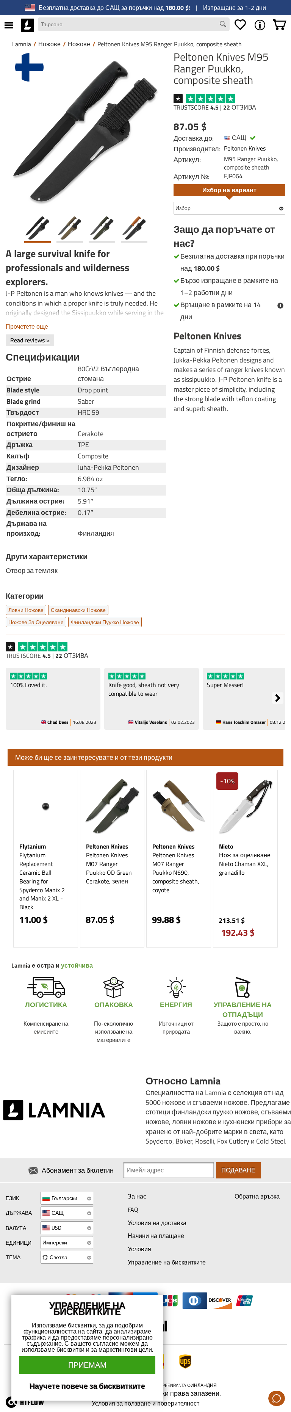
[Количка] (279, 25)
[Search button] (224, 25)
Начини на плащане (156, 1235)
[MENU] (9, 25)
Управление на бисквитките (167, 1262)
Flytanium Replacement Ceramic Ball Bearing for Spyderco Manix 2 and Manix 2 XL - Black (42, 881)
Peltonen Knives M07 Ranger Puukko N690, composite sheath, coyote (175, 872)
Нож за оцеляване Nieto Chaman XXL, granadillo (245, 863)
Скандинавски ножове (78, 610)
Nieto (226, 846)
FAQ (133, 1209)
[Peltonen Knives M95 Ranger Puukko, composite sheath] (86, 131)
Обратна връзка (257, 1196)
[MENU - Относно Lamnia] (260, 25)
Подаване (238, 1170)
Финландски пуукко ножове (105, 622)
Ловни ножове (26, 610)
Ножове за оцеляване (36, 622)
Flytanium (32, 846)
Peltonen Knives (245, 148)
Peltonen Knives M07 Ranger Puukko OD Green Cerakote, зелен (109, 868)
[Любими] (240, 25)
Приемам (87, 1365)
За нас (137, 1196)
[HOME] (27, 25)
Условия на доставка (157, 1222)
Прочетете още (27, 326)
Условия (139, 1249)
